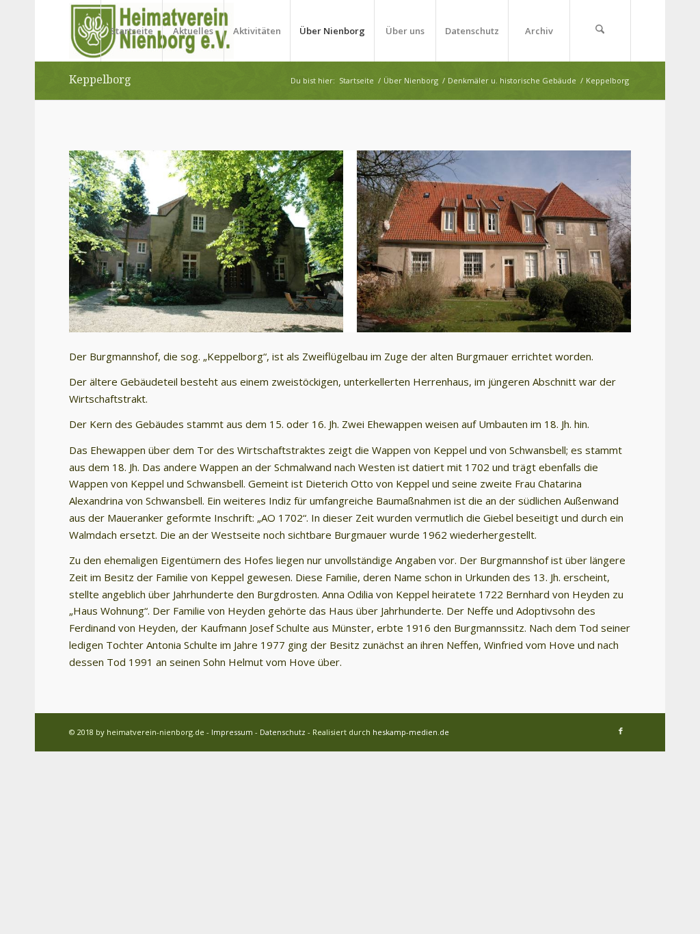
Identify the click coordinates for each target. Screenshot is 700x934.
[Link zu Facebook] (620, 731)
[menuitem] (131, 31)
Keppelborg (100, 79)
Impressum (232, 732)
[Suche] (600, 31)
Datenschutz (283, 732)
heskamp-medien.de (411, 732)
